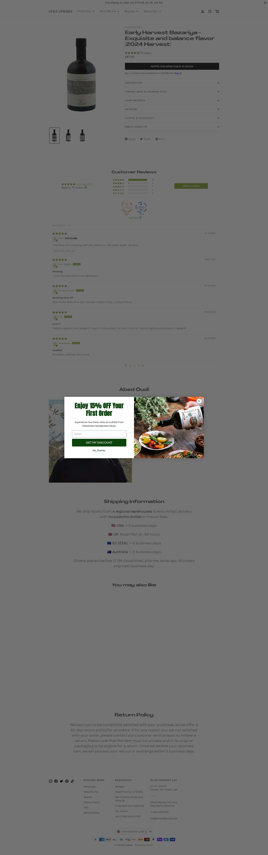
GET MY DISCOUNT (99, 443)
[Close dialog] (200, 401)
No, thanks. (99, 450)
